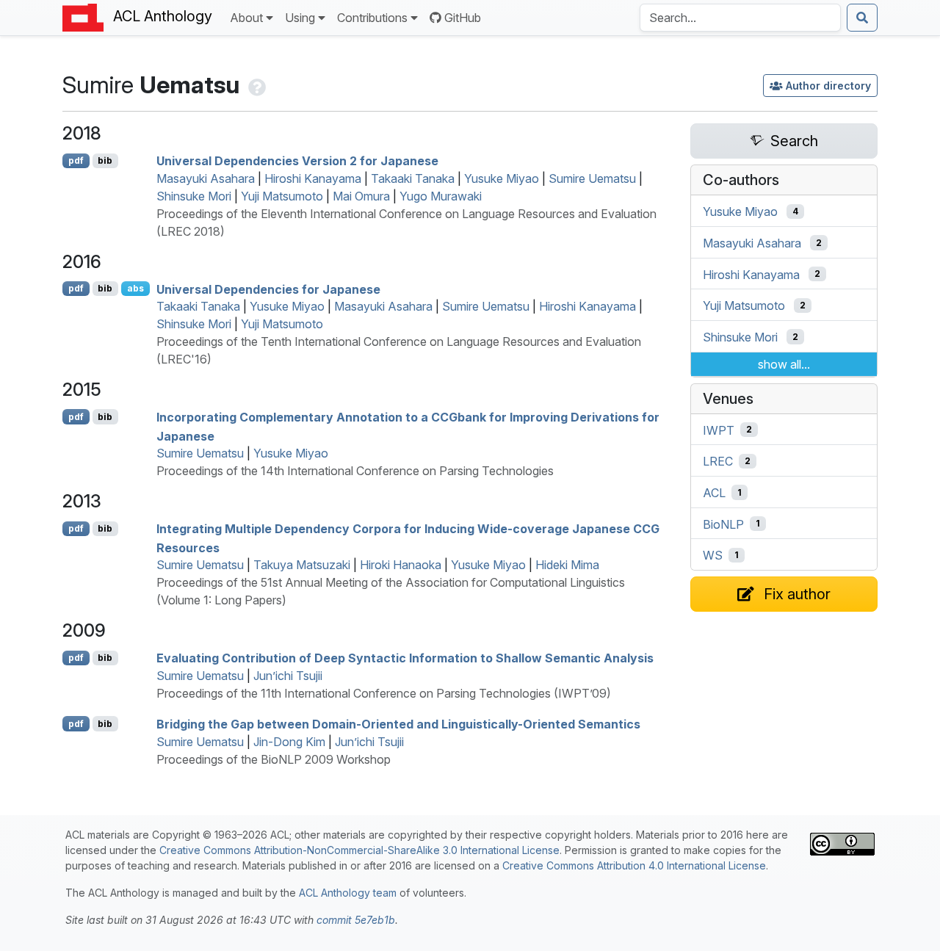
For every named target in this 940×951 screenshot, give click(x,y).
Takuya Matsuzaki (301, 564)
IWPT (718, 429)
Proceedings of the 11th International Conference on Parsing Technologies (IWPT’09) (383, 693)
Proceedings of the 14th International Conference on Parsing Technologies (355, 470)
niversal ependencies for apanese (268, 288)
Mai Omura (361, 196)
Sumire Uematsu (592, 178)
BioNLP (723, 523)
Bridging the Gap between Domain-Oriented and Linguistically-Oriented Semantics (398, 724)
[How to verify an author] (255, 84)
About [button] (246, 17)
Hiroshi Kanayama (312, 178)
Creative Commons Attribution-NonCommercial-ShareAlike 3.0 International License (359, 850)
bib (105, 160)
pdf (76, 160)
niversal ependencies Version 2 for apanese (297, 160)
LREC (718, 461)
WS (713, 555)
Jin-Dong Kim (289, 741)
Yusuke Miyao (501, 178)
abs (135, 288)
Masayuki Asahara (205, 178)
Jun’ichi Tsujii (287, 675)
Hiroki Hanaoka (400, 564)
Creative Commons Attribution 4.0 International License (634, 865)
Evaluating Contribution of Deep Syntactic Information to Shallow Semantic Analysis (405, 658)
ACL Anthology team (348, 892)
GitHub (462, 17)
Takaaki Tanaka (413, 178)
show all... (784, 364)
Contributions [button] (372, 17)
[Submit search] (862, 18)
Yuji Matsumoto (282, 196)
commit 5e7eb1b (356, 920)
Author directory (828, 85)
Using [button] (300, 17)
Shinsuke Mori (193, 196)
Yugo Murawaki (441, 196)
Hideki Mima (567, 564)
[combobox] (740, 18)
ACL (714, 492)
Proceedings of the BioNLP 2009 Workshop (273, 759)
